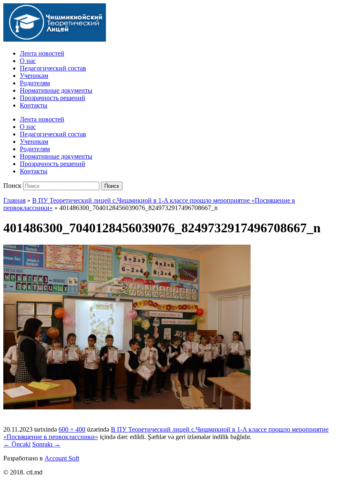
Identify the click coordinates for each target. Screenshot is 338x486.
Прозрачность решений (52, 97)
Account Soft (62, 458)
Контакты (33, 105)
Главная (14, 200)
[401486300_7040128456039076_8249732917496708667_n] (127, 407)
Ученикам (34, 75)
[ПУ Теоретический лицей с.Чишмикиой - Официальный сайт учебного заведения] (54, 39)
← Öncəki (17, 444)
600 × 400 (72, 429)
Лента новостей (42, 53)
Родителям (35, 82)
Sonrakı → (46, 444)
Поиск (12, 185)
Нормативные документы (56, 90)
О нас (28, 60)
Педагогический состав (53, 68)
